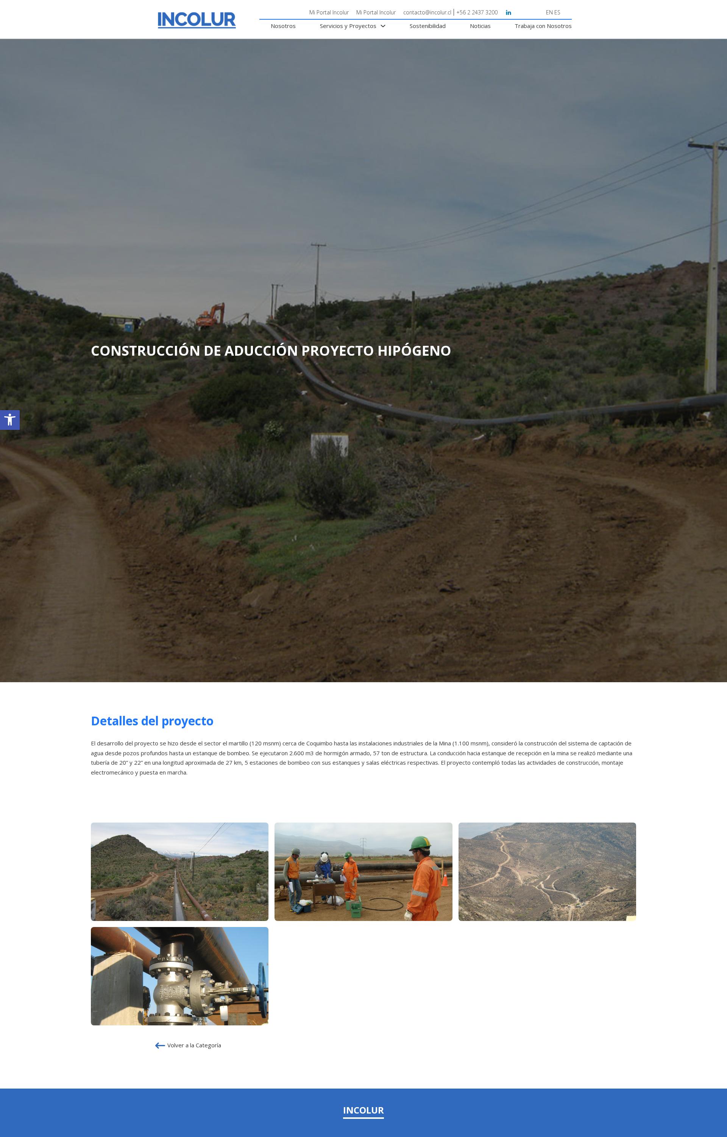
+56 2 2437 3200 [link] (477, 12)
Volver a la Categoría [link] (194, 1045)
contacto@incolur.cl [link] (427, 12)
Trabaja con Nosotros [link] (543, 26)
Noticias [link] (480, 26)
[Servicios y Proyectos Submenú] (383, 26)
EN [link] (549, 12)
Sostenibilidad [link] (428, 26)
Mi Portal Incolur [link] (329, 12)
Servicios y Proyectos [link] (348, 26)
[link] (10, 419)
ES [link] (557, 12)
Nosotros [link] (283, 26)
